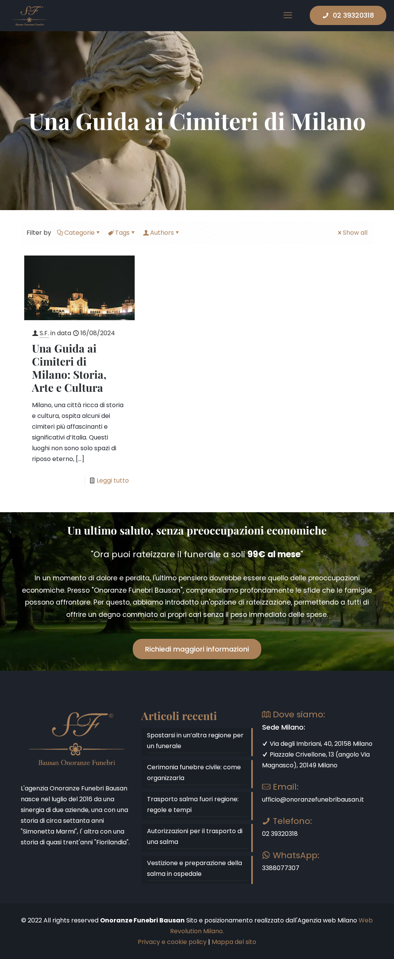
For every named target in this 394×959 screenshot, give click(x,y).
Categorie (79, 232)
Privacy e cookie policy (172, 941)
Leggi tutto (113, 480)
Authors (162, 232)
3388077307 (280, 868)
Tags (122, 232)
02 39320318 (353, 15)
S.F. (44, 333)
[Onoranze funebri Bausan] (30, 15)
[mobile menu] (287, 15)
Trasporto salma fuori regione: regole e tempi (193, 804)
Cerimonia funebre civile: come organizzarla (194, 772)
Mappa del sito (234, 941)
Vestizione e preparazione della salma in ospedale (194, 868)
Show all (355, 232)
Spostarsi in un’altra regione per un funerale (195, 740)
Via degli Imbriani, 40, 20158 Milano (320, 743)
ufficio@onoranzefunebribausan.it (313, 799)
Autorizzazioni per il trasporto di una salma (194, 836)
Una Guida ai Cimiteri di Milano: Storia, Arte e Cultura (69, 367)
